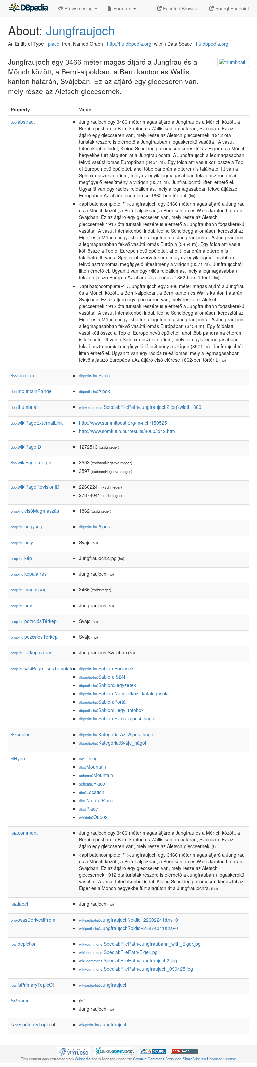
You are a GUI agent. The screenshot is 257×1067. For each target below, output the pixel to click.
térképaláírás (31, 652)
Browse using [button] (78, 8)
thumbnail (24, 406)
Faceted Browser (180, 8)
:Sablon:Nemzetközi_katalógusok (123, 693)
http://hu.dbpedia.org (129, 43)
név (21, 605)
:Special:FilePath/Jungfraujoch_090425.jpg (136, 968)
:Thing (88, 758)
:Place (92, 783)
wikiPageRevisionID (35, 486)
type (18, 758)
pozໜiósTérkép (34, 636)
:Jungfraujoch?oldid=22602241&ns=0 (128, 919)
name (20, 1000)
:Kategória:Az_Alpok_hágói (116, 734)
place (53, 43)
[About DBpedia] (28, 8)
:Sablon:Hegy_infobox (111, 710)
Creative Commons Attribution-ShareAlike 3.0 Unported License (184, 1058)
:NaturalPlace (96, 800)
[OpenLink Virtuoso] (73, 1050)
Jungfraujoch (80, 30)
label (19, 903)
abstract (23, 121)
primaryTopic (32, 1024)
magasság (29, 589)
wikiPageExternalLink (37, 422)
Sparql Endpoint (231, 8)
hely (22, 542)
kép (21, 558)
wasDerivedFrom (33, 919)
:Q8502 (93, 817)
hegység (26, 526)
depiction (24, 943)
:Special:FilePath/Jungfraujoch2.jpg (128, 960)
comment (24, 832)
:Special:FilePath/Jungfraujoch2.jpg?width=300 (140, 406)
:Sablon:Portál (103, 701)
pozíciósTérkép (34, 621)
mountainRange (31, 391)
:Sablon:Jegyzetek (107, 685)
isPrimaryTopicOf (32, 984)
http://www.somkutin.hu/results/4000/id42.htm (127, 431)
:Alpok (94, 391)
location (22, 375)
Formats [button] (122, 8)
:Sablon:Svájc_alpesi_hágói (117, 718)
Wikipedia (82, 1058)
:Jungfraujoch (103, 984)
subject (21, 734)
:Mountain (92, 766)
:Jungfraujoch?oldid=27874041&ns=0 (128, 928)
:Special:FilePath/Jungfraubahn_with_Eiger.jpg (140, 943)
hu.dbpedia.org (212, 43)
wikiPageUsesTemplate (42, 668)
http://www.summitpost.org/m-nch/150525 (123, 422)
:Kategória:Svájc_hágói (112, 742)
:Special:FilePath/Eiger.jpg (118, 952)
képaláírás (29, 573)
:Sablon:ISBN (102, 676)
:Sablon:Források (106, 668)
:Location (91, 792)
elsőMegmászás (35, 510)
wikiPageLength (31, 462)
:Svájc (94, 375)
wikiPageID (26, 446)
